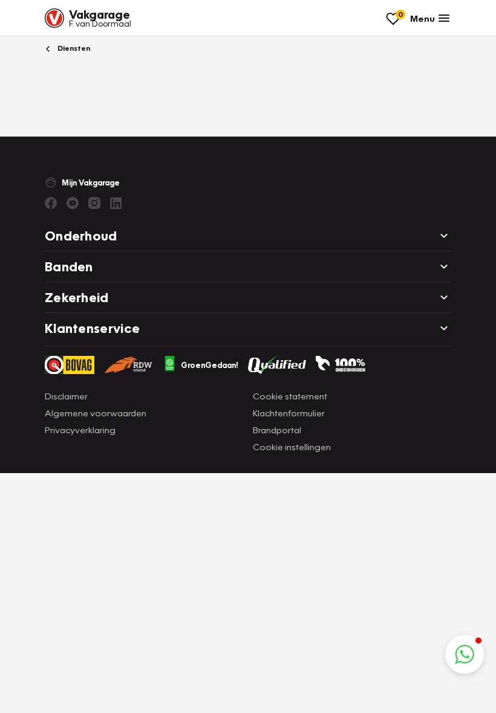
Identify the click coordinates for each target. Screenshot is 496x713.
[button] (464, 654)
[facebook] (51, 203)
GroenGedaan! (209, 365)
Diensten (73, 48)
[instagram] (94, 203)
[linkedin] (116, 203)
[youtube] (73, 203)
